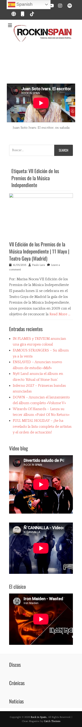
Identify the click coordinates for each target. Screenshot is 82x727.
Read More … (59, 314)
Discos (15, 664)
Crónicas (17, 682)
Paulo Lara (38, 265)
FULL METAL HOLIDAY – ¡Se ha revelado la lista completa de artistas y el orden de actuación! (42, 426)
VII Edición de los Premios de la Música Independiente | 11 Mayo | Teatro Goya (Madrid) (39, 251)
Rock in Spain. (39, 717)
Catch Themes (52, 721)
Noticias (16, 701)
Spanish (24, 4)
